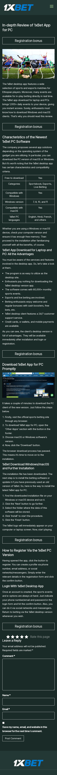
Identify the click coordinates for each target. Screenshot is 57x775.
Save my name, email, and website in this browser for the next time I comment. (24, 729)
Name (6, 695)
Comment (8, 655)
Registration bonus (28, 41)
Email (6, 709)
